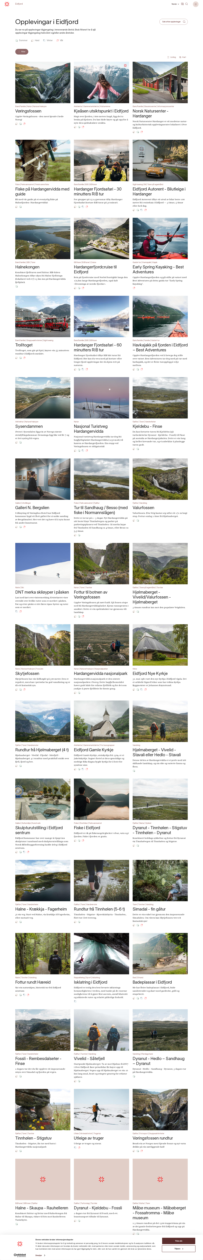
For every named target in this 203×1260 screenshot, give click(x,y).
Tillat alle (178, 1241)
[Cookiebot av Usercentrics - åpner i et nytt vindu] (20, 1255)
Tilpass (177, 1249)
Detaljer (38, 1255)
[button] (175, 4)
